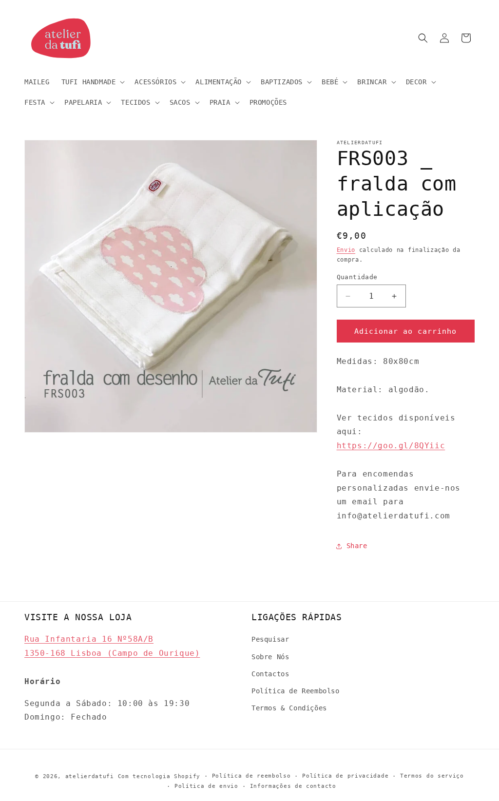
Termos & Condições (289, 708)
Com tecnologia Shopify (159, 776)
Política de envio (206, 786)
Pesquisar (270, 639)
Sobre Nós (270, 657)
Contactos (270, 674)
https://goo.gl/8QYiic (391, 445)
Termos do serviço (432, 776)
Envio (346, 250)
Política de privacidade (345, 776)
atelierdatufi (89, 776)
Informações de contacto (293, 786)
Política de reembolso (251, 776)
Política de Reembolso (295, 691)
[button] (92, 82)
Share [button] (356, 546)
